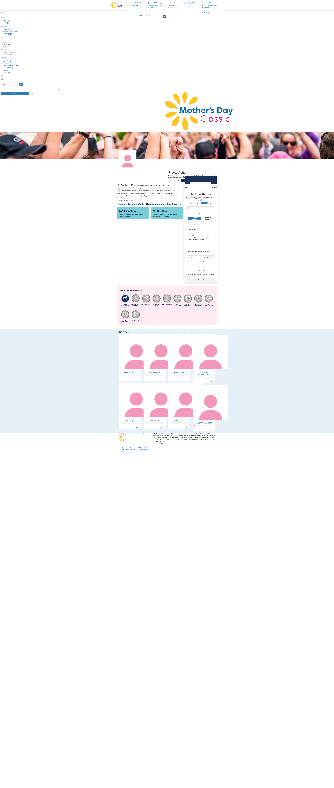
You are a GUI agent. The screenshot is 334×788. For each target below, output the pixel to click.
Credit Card (202, 270)
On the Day (6, 43)
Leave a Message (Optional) (196, 239)
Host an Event (172, 5)
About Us (3, 57)
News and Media (8, 67)
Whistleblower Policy (128, 449)
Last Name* (205, 223)
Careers (5, 69)
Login (15, 93)
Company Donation (208, 218)
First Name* (191, 223)
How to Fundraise (8, 29)
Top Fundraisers (152, 7)
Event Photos (7, 23)
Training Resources (8, 22)
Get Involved (6, 41)
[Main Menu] (32, 93)
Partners (3, 49)
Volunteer (4, 38)
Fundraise (4, 26)
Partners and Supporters (10, 52)
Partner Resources (150, 448)
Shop (2, 80)
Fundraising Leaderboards (10, 35)
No (208, 237)
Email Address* (192, 229)
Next (204, 262)
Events (3, 17)
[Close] (81, 131)
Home (4, 12)
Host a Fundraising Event (10, 31)
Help (2, 75)
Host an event (7, 44)
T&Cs (139, 448)
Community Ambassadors (10, 65)
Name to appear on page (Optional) (198, 251)
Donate (59, 90)
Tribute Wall (6, 72)
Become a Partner (8, 54)
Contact (5, 70)
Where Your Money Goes (10, 62)
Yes (195, 237)
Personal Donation (195, 218)
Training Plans (138, 4)
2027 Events (6, 20)
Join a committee (8, 46)
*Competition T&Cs (143, 449)
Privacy (132, 448)
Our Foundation (7, 60)
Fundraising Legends (9, 33)
